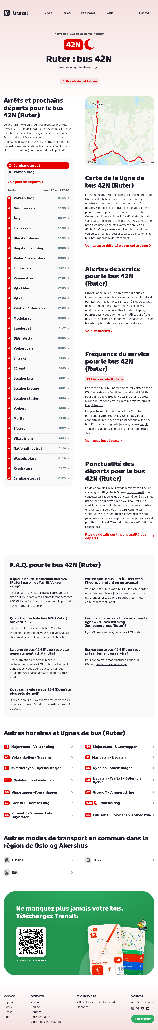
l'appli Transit (94, 405)
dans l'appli (31, 632)
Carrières (37, 1012)
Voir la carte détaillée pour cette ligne (116, 245)
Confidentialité (40, 1016)
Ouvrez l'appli (94, 216)
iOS (32, 960)
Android (41, 960)
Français (144, 12)
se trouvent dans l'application (49, 150)
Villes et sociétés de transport (96, 1002)
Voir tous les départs (102, 440)
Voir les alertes (97, 331)
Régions (66, 12)
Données (82, 1007)
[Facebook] (142, 1008)
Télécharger (143, 1019)
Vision (48, 12)
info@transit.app (142, 1002)
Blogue (109, 12)
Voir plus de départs (24, 182)
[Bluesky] (137, 1008)
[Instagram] (132, 1008)
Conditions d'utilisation (46, 1021)
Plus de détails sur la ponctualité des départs (115, 536)
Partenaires (88, 12)
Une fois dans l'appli (131, 310)
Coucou (9, 995)
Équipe (35, 1007)
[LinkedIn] (147, 1008)
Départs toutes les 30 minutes (81, 80)
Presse (8, 1012)
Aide (6, 1016)
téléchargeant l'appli (102, 602)
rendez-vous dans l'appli (111, 664)
